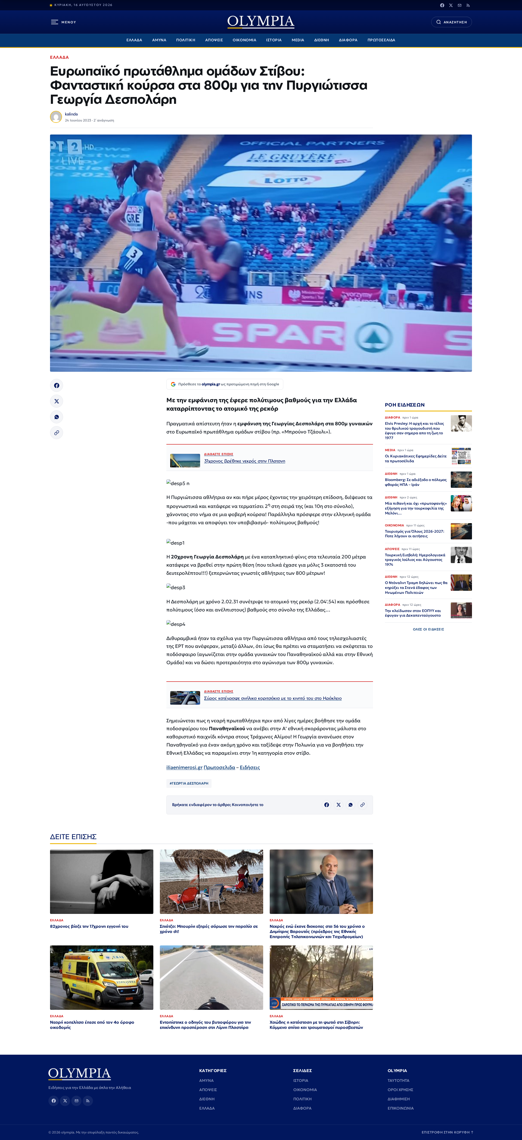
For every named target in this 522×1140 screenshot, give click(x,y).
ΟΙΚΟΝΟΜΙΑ (244, 40)
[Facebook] (442, 5)
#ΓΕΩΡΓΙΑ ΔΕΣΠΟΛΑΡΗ (189, 783)
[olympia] (261, 22)
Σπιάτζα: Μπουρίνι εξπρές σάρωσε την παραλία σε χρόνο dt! (209, 929)
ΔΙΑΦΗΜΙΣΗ (399, 1099)
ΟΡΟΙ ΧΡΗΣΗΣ (400, 1089)
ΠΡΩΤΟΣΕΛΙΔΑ (382, 40)
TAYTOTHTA (398, 1080)
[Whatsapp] (56, 416)
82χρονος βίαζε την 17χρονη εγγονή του (89, 926)
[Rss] (468, 5)
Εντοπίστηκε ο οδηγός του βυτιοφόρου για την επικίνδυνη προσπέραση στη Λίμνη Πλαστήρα (205, 1025)
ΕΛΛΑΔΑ (134, 40)
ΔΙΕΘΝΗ (321, 40)
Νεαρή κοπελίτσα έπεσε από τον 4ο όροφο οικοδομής (92, 1025)
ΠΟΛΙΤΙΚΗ (185, 40)
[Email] (459, 5)
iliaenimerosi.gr (184, 767)
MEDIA (298, 40)
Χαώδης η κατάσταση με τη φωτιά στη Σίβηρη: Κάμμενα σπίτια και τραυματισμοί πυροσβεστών (316, 1025)
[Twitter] (451, 5)
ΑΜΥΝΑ (159, 40)
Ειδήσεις (250, 767)
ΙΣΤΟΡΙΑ (274, 40)
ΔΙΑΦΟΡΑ (348, 40)
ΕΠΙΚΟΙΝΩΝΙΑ (401, 1108)
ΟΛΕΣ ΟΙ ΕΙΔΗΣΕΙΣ (428, 629)
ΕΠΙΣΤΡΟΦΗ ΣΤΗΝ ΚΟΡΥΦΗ (448, 1132)
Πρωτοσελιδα (219, 767)
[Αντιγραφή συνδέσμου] (56, 432)
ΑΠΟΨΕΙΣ (214, 40)
